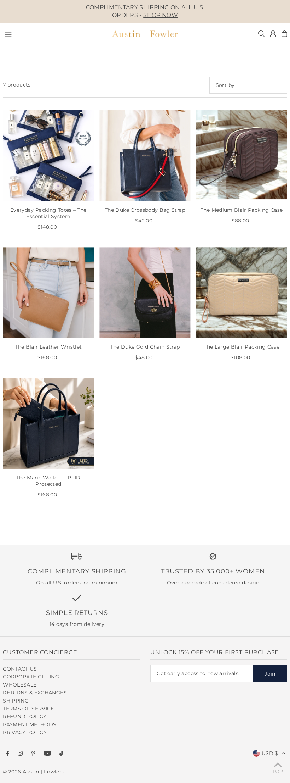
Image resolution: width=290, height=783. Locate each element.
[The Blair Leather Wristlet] (48, 292)
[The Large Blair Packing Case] (241, 292)
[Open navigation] (54, 33)
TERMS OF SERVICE (28, 708)
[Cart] (284, 33)
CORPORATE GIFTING (31, 676)
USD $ (270, 753)
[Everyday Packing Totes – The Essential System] (48, 155)
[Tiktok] (61, 753)
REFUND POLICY (25, 716)
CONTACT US (20, 669)
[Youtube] (47, 753)
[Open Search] (261, 33)
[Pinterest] (33, 753)
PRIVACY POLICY (25, 732)
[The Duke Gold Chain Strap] (144, 292)
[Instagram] (20, 753)
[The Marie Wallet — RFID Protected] (48, 423)
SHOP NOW (160, 15)
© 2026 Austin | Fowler (32, 771)
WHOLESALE (19, 685)
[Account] (273, 33)
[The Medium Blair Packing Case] (241, 155)
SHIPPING (16, 701)
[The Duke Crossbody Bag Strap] (144, 155)
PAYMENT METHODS (29, 724)
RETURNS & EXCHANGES (35, 692)
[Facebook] (7, 753)
